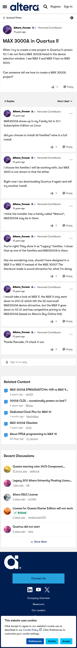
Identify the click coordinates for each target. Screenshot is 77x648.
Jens (30, 531)
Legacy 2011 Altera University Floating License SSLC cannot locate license (42, 481)
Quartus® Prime (13, 18)
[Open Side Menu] (5, 6)
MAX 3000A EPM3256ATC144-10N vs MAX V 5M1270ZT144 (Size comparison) (38, 390)
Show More (40, 541)
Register (55, 6)
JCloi (29, 427)
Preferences (35, 641)
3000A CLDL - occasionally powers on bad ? (38, 400)
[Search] (45, 6)
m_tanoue (32, 438)
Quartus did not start (26, 526)
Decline (52, 641)
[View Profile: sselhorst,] (7, 469)
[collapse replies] (38, 108)
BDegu (29, 405)
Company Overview (38, 598)
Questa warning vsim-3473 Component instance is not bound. (38, 467)
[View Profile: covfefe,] (7, 497)
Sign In (68, 6)
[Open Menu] (71, 17)
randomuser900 (37, 517)
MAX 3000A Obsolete (23, 423)
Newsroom (38, 604)
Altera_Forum (22, 27)
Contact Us (38, 578)
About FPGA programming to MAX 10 (33, 434)
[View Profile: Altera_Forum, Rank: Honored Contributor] (7, 29)
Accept (66, 641)
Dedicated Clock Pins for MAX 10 (30, 412)
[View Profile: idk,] (7, 483)
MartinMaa (32, 416)
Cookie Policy (30, 629)
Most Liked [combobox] (65, 101)
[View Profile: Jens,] (7, 529)
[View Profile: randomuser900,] (7, 511)
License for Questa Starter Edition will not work (43, 508)
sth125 (29, 394)
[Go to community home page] (25, 6)
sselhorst (34, 471)
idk (28, 485)
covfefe (32, 499)
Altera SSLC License (25, 494)
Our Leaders (38, 610)
